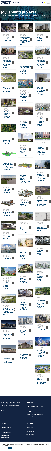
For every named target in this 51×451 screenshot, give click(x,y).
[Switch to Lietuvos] (45, 3)
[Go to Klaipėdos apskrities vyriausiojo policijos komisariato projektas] (47, 148)
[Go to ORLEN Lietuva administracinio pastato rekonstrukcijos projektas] (15, 164)
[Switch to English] (42, 3)
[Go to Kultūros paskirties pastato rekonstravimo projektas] (48, 175)
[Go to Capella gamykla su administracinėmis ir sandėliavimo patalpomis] (50, 201)
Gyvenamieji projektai (6, 58)
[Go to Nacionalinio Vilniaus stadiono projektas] (30, 122)
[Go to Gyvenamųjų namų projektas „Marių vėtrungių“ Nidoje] (47, 302)
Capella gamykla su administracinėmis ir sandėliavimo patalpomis (43, 203)
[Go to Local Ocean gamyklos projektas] (13, 189)
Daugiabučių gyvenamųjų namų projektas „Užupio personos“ (41, 64)
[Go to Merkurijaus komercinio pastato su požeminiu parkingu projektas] (30, 304)
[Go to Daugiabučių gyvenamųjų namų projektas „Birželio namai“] (47, 353)
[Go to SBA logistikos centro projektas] (13, 88)
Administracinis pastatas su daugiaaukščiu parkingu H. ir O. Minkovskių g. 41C (25, 41)
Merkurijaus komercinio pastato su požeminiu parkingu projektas (24, 306)
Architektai (28, 411)
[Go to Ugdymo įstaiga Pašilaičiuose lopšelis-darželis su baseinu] (47, 119)
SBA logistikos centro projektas (6, 89)
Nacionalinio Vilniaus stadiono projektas (24, 125)
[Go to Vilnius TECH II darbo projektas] (30, 202)
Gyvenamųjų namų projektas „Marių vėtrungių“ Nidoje (41, 304)
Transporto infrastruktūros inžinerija (34, 414)
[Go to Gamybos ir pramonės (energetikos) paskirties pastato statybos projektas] (47, 90)
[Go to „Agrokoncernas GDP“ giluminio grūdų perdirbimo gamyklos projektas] (32, 67)
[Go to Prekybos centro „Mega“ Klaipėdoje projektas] (30, 149)
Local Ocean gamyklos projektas (7, 191)
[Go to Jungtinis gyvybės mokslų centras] (30, 330)
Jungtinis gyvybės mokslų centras (23, 332)
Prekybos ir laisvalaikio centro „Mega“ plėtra (7, 361)
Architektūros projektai (24, 93)
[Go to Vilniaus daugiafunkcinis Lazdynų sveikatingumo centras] (14, 309)
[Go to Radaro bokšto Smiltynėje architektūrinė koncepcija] (48, 226)
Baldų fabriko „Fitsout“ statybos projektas (7, 336)
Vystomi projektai (6, 110)
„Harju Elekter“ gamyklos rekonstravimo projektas (42, 380)
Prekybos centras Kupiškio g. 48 (7, 39)
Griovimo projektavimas (31, 416)
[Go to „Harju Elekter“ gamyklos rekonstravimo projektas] (48, 379)
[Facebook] (1, 410)
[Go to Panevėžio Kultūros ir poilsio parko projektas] (13, 139)
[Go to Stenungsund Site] (13, 258)
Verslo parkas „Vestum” (40, 39)
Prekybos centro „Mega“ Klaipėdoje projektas (23, 152)
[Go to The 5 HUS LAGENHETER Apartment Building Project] (30, 253)
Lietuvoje (6, 33)
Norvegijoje (6, 231)
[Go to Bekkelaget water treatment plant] (47, 251)
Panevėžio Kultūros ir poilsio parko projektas (7, 141)
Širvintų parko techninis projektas (23, 230)
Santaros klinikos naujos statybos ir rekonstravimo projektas (25, 179)
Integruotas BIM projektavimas (33, 409)
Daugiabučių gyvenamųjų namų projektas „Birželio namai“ (41, 354)
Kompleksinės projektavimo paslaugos (35, 406)
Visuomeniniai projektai (7, 35)
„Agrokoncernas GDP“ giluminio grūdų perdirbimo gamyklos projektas (25, 69)
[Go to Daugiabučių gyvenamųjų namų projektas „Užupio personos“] (47, 62)
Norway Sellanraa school (6, 237)
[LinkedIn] (3, 410)
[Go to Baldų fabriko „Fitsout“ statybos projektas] (13, 334)
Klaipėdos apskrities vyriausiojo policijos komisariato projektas (41, 150)
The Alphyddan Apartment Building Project (40, 277)
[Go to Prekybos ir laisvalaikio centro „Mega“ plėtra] (13, 359)
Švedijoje (23, 249)
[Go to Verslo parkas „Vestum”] (47, 37)
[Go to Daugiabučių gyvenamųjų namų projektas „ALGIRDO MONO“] (13, 62)
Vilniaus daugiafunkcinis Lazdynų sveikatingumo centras (8, 311)
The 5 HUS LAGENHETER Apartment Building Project (24, 255)
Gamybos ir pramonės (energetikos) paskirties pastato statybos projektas (41, 92)
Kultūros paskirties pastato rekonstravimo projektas (42, 177)
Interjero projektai (5, 435)
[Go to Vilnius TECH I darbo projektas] (13, 212)
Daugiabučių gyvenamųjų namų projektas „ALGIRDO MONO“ (7, 64)
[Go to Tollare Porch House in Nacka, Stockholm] (30, 279)
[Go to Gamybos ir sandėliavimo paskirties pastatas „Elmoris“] (30, 95)
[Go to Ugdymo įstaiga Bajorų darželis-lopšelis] (13, 283)
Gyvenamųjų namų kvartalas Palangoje (24, 356)
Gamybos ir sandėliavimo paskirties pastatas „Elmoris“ (24, 97)
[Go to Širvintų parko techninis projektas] (30, 227)
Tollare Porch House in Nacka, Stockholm (24, 280)
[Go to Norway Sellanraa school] (13, 235)
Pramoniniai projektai (23, 62)
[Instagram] (6, 410)
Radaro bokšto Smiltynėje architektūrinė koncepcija (42, 228)
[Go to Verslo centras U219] (47, 327)
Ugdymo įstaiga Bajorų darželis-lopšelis (6, 285)
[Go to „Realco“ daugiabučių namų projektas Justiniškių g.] (13, 113)
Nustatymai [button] (4, 448)
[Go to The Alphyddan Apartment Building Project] (47, 276)
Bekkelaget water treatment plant (40, 252)
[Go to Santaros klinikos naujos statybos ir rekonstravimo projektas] (31, 177)
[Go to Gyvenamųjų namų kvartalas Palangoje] (30, 355)
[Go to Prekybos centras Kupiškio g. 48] (13, 37)
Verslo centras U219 (41, 328)
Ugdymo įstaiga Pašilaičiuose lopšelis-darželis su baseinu (41, 122)
